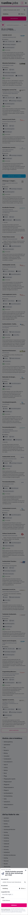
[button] (12, 894)
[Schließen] (25, 870)
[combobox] (12, 882)
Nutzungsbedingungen (5, 909)
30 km (22, 888)
